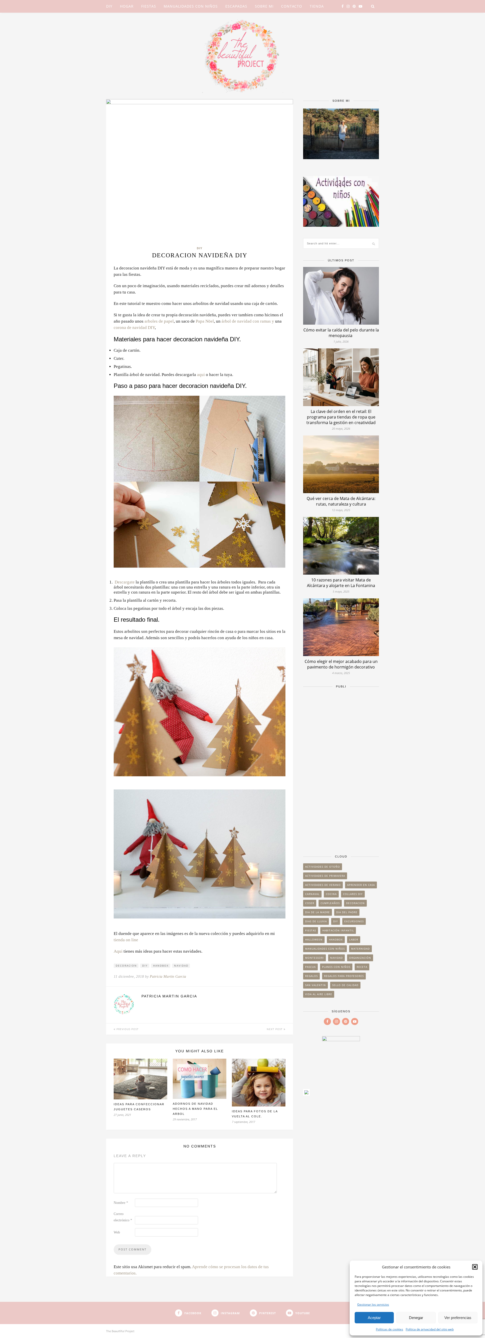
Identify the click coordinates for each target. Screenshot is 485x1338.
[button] (474, 1266)
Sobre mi (264, 6)
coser (309, 903)
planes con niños (336, 967)
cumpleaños (330, 903)
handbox (161, 965)
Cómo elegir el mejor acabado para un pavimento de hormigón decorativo (341, 664)
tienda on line (126, 939)
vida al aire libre (318, 994)
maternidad (360, 948)
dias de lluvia (316, 921)
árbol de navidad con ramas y (248, 321)
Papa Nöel (205, 321)
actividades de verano (323, 885)
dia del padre (346, 912)
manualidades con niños (325, 948)
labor (353, 939)
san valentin (315, 985)
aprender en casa (361, 885)
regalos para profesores (344, 976)
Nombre (121, 1203)
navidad (181, 965)
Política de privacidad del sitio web (430, 1329)
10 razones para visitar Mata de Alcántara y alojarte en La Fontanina (341, 582)
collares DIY (353, 894)
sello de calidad (345, 985)
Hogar (127, 6)
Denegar (416, 1317)
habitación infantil (338, 930)
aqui (201, 374)
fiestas (310, 930)
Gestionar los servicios (373, 1304)
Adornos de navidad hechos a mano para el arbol (195, 1108)
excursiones (354, 921)
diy (145, 965)
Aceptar (374, 1317)
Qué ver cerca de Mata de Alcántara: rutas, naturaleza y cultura (341, 501)
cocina (331, 894)
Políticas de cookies (389, 1329)
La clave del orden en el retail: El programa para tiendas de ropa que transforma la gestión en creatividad (341, 417)
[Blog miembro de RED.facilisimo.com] (306, 1094)
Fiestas (148, 6)
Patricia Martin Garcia (168, 976)
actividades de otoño (322, 866)
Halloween (314, 939)
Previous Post (127, 1029)
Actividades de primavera (325, 875)
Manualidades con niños (191, 6)
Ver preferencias (457, 1317)
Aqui (118, 951)
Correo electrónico (123, 1217)
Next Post (275, 1029)
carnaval (312, 894)
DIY (109, 6)
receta (362, 967)
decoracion (126, 965)
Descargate (125, 582)
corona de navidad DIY (134, 327)
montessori (314, 957)
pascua (310, 967)
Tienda (317, 6)
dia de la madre (317, 912)
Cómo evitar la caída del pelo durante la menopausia (341, 332)
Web (117, 1232)
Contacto (291, 6)
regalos (311, 976)
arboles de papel (159, 321)
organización (360, 957)
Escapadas (236, 6)
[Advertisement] (341, 769)
